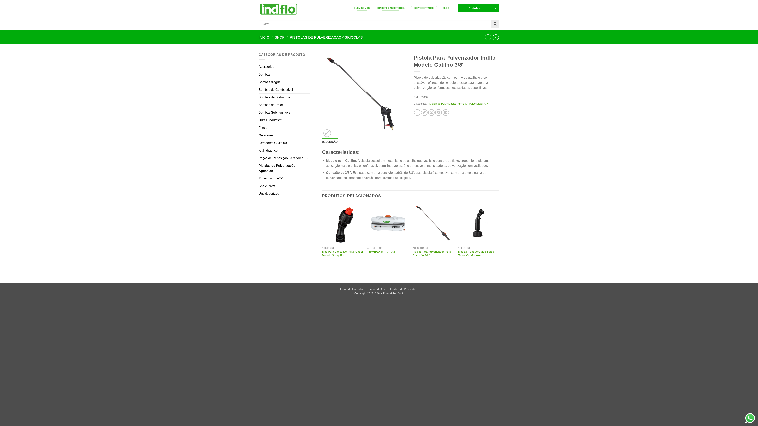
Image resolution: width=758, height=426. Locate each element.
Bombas (264, 74)
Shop (280, 37)
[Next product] (488, 37)
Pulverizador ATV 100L (381, 251)
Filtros (263, 127)
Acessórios (266, 66)
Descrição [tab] (330, 141)
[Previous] (322, 236)
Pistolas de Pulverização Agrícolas (326, 37)
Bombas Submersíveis (274, 112)
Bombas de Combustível (276, 89)
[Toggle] (307, 158)
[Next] (499, 236)
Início (264, 37)
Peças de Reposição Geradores (281, 158)
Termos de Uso (376, 289)
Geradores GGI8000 (273, 143)
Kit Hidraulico (268, 150)
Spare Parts (267, 186)
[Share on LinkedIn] (446, 112)
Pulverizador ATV (271, 178)
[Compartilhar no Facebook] (417, 112)
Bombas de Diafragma (274, 97)
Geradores (266, 135)
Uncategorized (269, 193)
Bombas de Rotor (271, 104)
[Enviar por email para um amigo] (431, 112)
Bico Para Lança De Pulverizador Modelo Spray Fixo (342, 253)
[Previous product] (496, 37)
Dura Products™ (270, 120)
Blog (446, 8)
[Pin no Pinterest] (438, 112)
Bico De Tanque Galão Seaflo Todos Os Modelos (476, 253)
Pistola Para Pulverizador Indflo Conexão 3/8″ (432, 253)
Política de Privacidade (404, 289)
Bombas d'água (269, 82)
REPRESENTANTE (424, 8)
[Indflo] (294, 9)
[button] (478, 8)
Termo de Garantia (351, 289)
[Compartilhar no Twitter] (424, 112)
